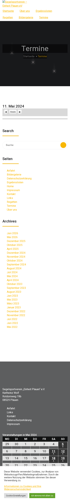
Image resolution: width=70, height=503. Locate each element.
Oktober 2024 (14, 260)
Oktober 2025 (14, 245)
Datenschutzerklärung (19, 178)
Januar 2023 (14, 307)
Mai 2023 (12, 299)
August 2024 (14, 268)
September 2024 (16, 264)
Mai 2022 (12, 327)
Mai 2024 (12, 276)
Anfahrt (11, 170)
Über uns (25, 11)
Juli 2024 (12, 272)
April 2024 (13, 280)
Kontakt (11, 194)
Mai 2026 (12, 237)
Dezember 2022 (16, 311)
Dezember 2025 (16, 241)
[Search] (63, 145)
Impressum (13, 190)
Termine (43, 17)
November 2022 (16, 315)
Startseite (8, 11)
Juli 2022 (12, 319)
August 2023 (14, 291)
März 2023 (13, 303)
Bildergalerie (26, 17)
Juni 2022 (12, 323)
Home (10, 186)
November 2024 (16, 256)
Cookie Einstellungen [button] (16, 495)
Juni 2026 (12, 233)
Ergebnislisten (44, 11)
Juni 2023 (12, 295)
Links (10, 198)
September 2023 (16, 287)
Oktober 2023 (14, 284)
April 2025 (13, 248)
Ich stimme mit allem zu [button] (42, 495)
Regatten (8, 17)
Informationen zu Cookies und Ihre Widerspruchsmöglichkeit (22, 488)
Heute (13, 112)
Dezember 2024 (16, 252)
